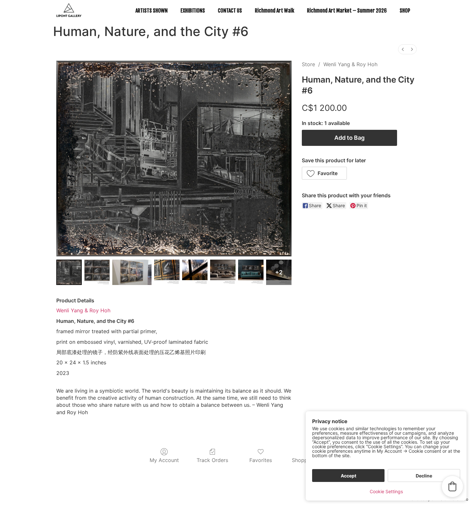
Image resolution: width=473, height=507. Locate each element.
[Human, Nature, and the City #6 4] (195, 272)
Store (308, 64)
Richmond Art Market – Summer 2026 (347, 10)
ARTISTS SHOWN (151, 10)
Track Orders (212, 460)
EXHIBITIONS (193, 10)
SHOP (405, 10)
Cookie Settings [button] (386, 491)
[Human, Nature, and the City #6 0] (69, 272)
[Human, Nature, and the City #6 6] (251, 272)
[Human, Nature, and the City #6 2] (132, 272)
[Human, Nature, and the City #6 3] (167, 272)
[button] (324, 173)
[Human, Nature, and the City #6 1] (97, 272)
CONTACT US (230, 10)
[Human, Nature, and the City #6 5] (223, 272)
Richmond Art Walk (274, 10)
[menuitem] (402, 49)
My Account (164, 460)
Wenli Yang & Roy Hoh (350, 64)
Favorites (260, 460)
